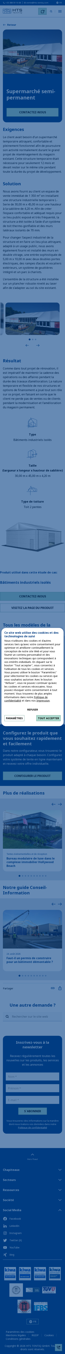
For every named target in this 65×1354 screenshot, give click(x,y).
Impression (43, 700)
